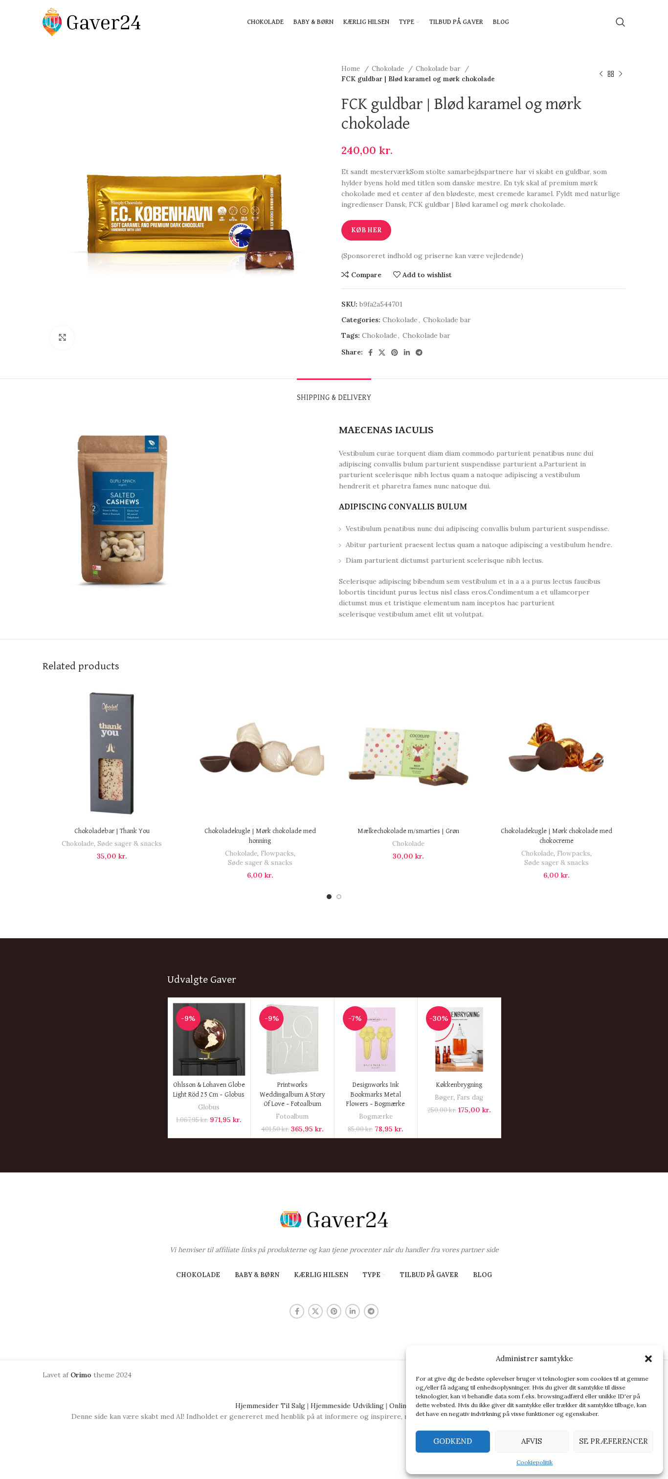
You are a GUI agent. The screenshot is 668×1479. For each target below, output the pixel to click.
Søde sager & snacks (129, 843)
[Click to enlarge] (62, 338)
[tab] (334, 393)
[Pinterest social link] (394, 352)
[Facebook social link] (370, 352)
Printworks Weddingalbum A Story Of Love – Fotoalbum (292, 1094)
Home (351, 69)
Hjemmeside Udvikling (347, 1405)
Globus (209, 1107)
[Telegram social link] (419, 352)
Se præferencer (613, 1441)
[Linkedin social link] (407, 352)
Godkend (452, 1441)
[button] (648, 1359)
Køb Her (366, 230)
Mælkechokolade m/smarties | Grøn (408, 831)
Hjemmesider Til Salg (270, 1405)
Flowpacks (277, 853)
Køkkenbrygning (459, 1085)
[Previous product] (601, 74)
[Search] (620, 22)
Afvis (531, 1441)
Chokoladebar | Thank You (112, 831)
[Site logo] (91, 21)
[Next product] (620, 74)
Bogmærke (376, 1116)
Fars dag (470, 1097)
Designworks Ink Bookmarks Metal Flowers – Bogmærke (375, 1094)
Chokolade (389, 69)
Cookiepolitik (534, 1462)
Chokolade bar (439, 69)
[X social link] (382, 352)
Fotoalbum (292, 1116)
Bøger (444, 1097)
